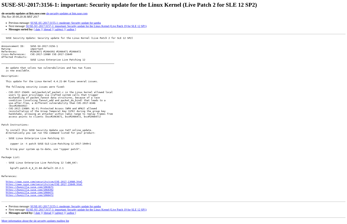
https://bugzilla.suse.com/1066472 (29, 195)
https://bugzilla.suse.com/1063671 (29, 187)
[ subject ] (59, 29)
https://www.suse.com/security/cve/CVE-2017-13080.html (44, 181)
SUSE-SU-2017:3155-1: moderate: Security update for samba (65, 22)
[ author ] (70, 29)
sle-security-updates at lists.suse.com (66, 13)
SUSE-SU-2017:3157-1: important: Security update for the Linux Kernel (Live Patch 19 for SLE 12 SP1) (86, 26)
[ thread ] (47, 29)
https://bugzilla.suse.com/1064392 (29, 189)
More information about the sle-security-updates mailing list (35, 220)
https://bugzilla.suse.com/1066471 (29, 192)
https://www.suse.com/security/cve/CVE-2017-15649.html (44, 184)
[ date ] (38, 29)
